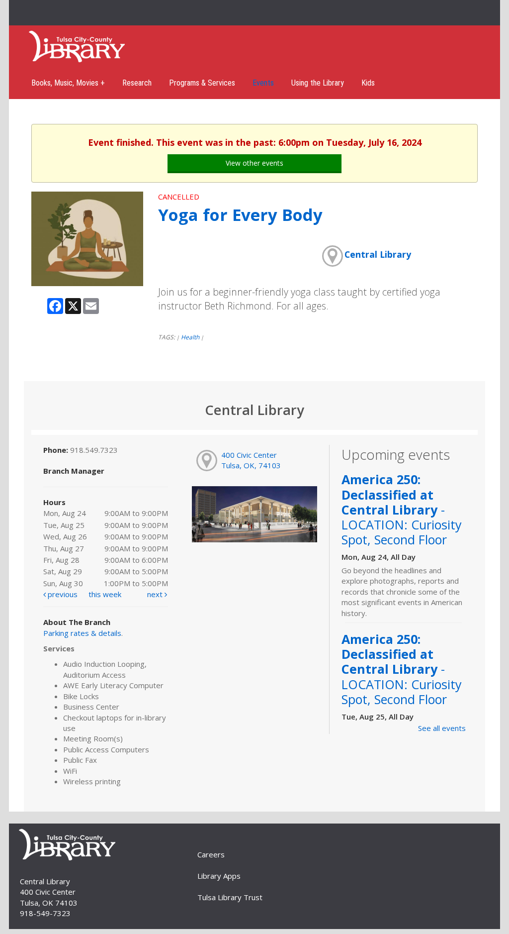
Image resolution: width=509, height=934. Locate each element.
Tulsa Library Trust (229, 897)
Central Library (377, 254)
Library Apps (219, 876)
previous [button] (62, 594)
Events (263, 83)
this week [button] (104, 594)
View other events (254, 163)
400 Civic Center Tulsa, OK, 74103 (251, 460)
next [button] (156, 594)
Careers (211, 854)
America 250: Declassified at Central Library (401, 509)
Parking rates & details (82, 633)
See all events (442, 728)
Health (190, 337)
